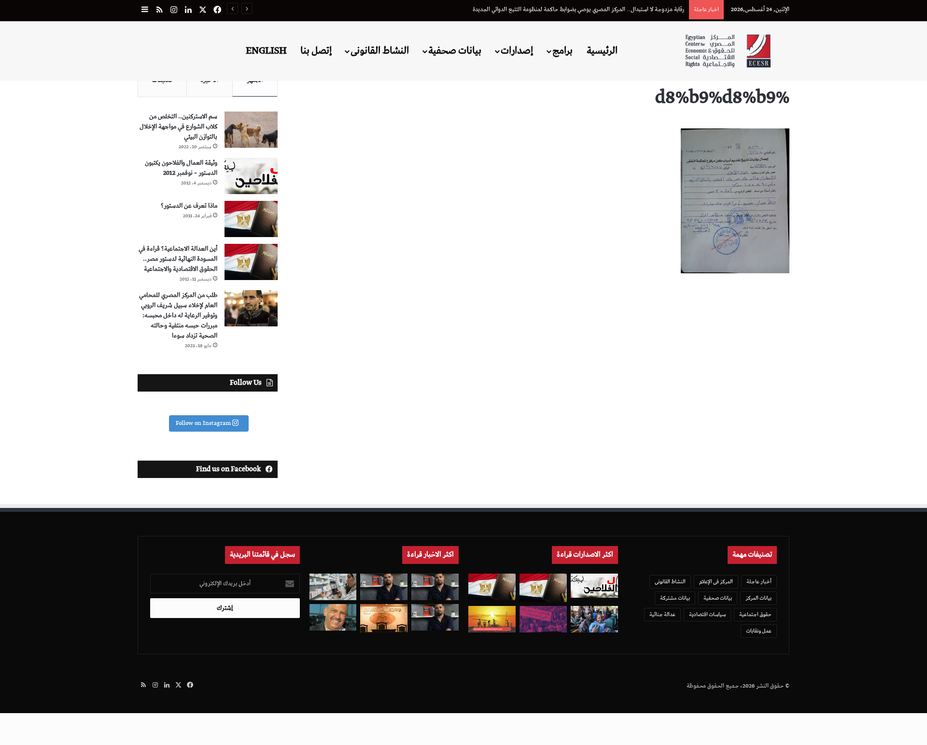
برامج (562, 51)
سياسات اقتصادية (707, 614)
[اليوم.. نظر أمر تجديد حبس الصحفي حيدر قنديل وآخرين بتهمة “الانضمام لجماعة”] (435, 587)
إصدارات (517, 51)
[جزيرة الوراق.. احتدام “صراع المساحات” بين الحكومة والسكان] (543, 619)
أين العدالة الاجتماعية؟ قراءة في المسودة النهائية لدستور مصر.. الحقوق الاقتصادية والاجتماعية (178, 259)
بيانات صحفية (454, 51)
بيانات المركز (758, 598)
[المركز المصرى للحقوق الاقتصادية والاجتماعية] (727, 50)
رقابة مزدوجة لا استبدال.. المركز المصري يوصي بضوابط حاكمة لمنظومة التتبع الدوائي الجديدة (578, 9)
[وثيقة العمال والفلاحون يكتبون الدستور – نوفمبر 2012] (251, 176)
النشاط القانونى (380, 51)
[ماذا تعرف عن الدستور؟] (251, 219)
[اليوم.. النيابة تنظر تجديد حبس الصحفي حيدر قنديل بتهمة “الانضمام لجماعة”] (435, 617)
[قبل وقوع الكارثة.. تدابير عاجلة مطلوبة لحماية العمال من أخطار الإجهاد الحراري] (492, 619)
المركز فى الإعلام (716, 581)
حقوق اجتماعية (755, 614)
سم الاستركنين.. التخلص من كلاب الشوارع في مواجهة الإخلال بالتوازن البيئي (178, 127)
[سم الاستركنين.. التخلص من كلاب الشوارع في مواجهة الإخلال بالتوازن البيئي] (251, 130)
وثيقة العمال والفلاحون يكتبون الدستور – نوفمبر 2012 (181, 168)
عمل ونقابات (759, 631)
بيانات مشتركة (675, 598)
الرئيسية (602, 51)
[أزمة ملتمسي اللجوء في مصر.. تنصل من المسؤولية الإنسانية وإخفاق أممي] (594, 619)
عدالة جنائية (662, 614)
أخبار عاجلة (759, 581)
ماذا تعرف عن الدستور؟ (189, 206)
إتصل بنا (316, 51)
